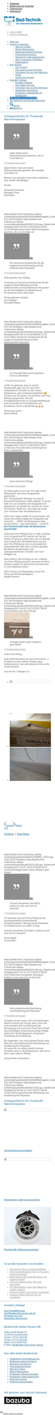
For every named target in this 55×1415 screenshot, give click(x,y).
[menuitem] (30, 3)
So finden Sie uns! (13, 1316)
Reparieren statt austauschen (22, 1199)
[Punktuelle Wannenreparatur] (27, 1244)
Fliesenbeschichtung (20, 1366)
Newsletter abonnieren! (15, 1318)
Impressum (15, 11)
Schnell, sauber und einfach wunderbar (29, 1292)
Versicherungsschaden (18, 1150)
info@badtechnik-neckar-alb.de (19, 1313)
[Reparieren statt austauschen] (27, 1159)
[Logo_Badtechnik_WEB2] (24, 27)
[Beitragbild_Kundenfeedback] (18, 148)
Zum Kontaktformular (14, 1311)
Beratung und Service (20, 1364)
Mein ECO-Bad (17, 1369)
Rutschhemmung (18, 1379)
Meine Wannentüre (19, 1371)
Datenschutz (16, 9)
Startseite (14, 3)
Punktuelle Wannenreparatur (21, 1249)
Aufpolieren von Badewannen (24, 1359)
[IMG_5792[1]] (18, 637)
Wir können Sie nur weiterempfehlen (28, 1269)
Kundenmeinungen (16, 163)
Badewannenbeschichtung (23, 1361)
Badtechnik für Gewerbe (22, 6)
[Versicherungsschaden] (27, 1110)
